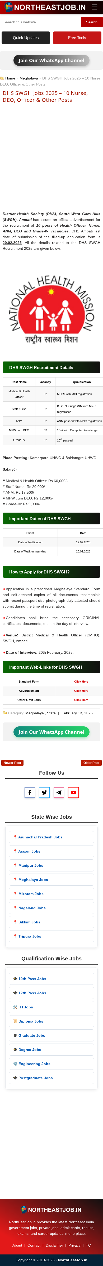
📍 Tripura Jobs (27, 936)
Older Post (91, 763)
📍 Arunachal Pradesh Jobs (38, 837)
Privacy (74, 1245)
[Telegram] (59, 792)
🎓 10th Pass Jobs (29, 979)
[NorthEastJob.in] (51, 1209)
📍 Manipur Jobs (28, 865)
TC (88, 1245)
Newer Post (12, 763)
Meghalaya (29, 78)
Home (10, 78)
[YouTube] (73, 792)
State (51, 713)
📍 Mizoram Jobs (28, 894)
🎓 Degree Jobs (27, 1049)
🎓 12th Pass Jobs (29, 993)
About (17, 1245)
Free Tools (77, 37)
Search (91, 22)
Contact (33, 1245)
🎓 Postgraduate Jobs (33, 1078)
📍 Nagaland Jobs (29, 908)
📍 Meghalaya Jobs (30, 879)
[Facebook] (30, 792)
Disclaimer (54, 1245)
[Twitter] (44, 792)
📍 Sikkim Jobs (26, 922)
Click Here (81, 681)
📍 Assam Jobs (26, 851)
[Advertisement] (51, 155)
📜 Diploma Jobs (28, 1021)
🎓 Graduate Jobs (29, 1035)
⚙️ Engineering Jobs (31, 1064)
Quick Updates (26, 37)
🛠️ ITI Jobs (23, 1007)
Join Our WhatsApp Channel (51, 60)
